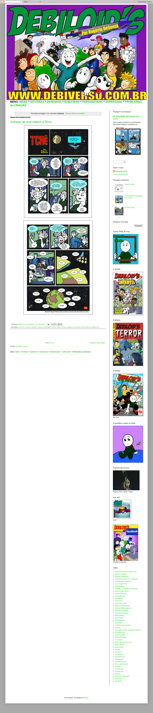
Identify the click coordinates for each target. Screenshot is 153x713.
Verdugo (117, 674)
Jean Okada (119, 598)
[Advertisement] (58, 335)
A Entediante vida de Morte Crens (126, 572)
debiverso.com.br (121, 171)
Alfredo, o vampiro (121, 574)
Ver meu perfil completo (120, 174)
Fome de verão (129, 184)
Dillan (58, 327)
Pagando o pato (120, 635)
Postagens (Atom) (21, 346)
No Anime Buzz (129, 207)
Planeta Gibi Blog (120, 637)
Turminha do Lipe (120, 662)
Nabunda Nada (120, 620)
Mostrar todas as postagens (75, 113)
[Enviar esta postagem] (48, 324)
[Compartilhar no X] (56, 324)
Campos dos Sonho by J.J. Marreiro (126, 579)
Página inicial (49, 343)
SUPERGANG (113, 101)
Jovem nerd (118, 601)
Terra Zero (118, 652)
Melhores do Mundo (121, 610)
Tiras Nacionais (120, 657)
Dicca (55, 327)
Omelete (117, 628)
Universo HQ (119, 669)
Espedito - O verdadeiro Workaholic (126, 588)
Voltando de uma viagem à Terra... (32, 121)
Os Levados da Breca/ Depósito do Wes (128, 630)
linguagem (70, 327)
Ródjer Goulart (119, 644)
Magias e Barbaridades (122, 606)
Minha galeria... (120, 615)
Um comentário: (40, 324)
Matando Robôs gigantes (123, 608)
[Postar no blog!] (54, 324)
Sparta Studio (119, 647)
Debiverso (41, 327)
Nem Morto (118, 623)
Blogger (86, 698)
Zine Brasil (118, 681)
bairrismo (21, 327)
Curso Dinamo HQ (121, 584)
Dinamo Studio (119, 586)
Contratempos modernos (123, 581)
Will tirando (118, 679)
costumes (28, 327)
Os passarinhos (120, 632)
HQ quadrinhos (120, 596)
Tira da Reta (119, 654)
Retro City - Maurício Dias (123, 642)
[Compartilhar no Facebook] (59, 324)
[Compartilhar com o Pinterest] (61, 324)
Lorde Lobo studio (121, 603)
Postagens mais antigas (97, 343)
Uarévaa (117, 666)
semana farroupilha (90, 327)
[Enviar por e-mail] (52, 324)
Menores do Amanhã (121, 613)
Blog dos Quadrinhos (121, 576)
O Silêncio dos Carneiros (123, 625)
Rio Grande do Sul (78, 327)
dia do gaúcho (48, 327)
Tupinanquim (119, 659)
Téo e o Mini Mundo (121, 664)
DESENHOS (54, 101)
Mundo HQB (119, 618)
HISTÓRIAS (37, 101)
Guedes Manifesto (121, 593)
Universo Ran (119, 671)
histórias (63, 327)
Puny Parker (119, 640)
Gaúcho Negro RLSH (122, 591)
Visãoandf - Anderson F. (122, 676)
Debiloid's (34, 327)
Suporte (117, 649)
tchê (97, 327)
